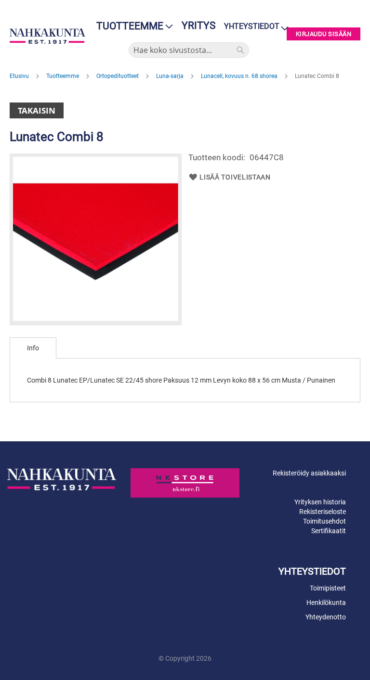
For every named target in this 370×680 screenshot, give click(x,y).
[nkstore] (185, 482)
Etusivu (20, 76)
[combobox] (189, 50)
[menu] (132, 26)
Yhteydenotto (325, 617)
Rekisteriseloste (322, 511)
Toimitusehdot (324, 521)
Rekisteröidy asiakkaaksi (309, 473)
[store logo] (47, 36)
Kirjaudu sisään (324, 34)
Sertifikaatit (328, 531)
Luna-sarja (170, 76)
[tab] (33, 348)
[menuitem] (132, 26)
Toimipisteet (328, 588)
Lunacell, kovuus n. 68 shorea (240, 76)
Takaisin (36, 110)
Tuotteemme (63, 76)
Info (33, 348)
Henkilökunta (326, 602)
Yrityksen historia (320, 502)
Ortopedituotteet (118, 76)
